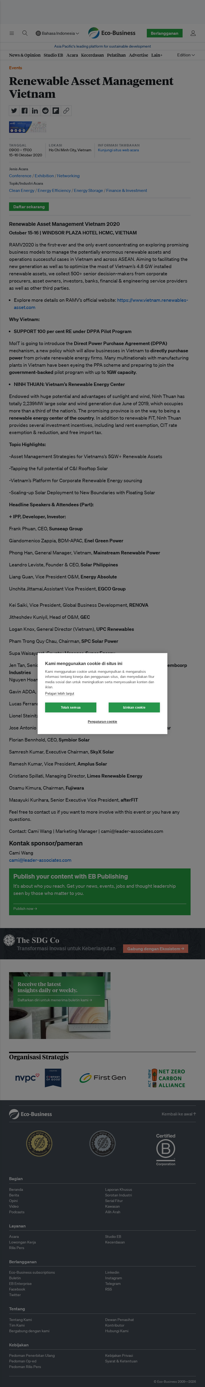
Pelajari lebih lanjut (59, 693)
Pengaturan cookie (102, 722)
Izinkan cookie (134, 707)
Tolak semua (71, 707)
